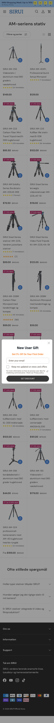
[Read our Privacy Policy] (47, 371)
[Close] (48, 342)
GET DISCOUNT (28, 378)
